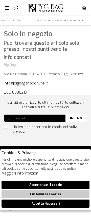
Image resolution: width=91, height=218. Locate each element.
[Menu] (7, 8)
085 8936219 (15, 92)
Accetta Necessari (46, 204)
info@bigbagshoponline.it (26, 83)
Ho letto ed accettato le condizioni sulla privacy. (45, 129)
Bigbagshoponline (45, 12)
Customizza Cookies (45, 194)
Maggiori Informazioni (20, 173)
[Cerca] (16, 8)
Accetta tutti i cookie (45, 185)
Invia (74, 118)
